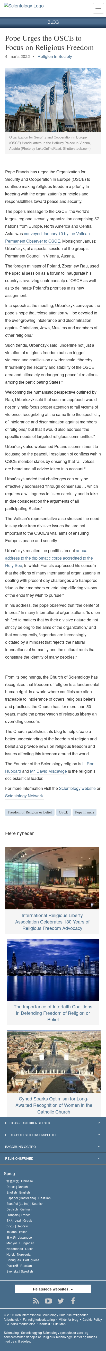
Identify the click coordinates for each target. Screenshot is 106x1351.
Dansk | (17, 1186)
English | (18, 1192)
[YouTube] (48, 1301)
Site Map (59, 1324)
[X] (60, 1301)
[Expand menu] (53, 1123)
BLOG (53, 22)
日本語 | (19, 1237)
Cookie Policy (92, 1319)
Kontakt (44, 1324)
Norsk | (19, 1254)
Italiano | (17, 1231)
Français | (18, 1215)
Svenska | (19, 1271)
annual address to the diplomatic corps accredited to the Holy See (49, 558)
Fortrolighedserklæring (39, 1319)
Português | (22, 1260)
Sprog (9, 1173)
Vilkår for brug (68, 1319)
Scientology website (77, 788)
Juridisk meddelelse (21, 1324)
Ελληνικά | (19, 1220)
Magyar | (20, 1243)
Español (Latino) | (24, 1203)
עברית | (17, 1226)
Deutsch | (19, 1209)
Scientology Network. (24, 796)
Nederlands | (19, 1248)
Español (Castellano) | (28, 1198)
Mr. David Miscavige (48, 771)
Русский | (19, 1265)
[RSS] (36, 1301)
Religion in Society (55, 56)
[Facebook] (73, 1301)
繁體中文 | (19, 1181)
